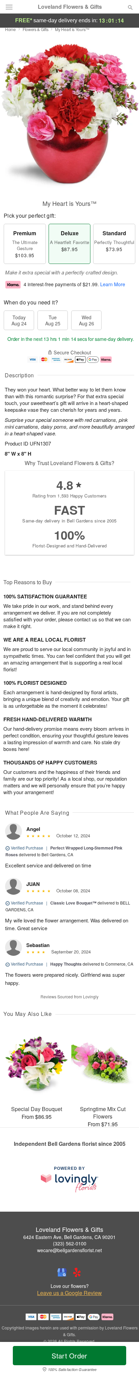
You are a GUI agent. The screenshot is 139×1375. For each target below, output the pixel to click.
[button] (124, 1359)
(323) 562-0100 (69, 1243)
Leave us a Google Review (69, 1293)
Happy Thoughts (66, 964)
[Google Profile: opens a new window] (62, 1272)
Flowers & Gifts (36, 29)
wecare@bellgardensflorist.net (69, 1250)
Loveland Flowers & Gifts (70, 6)
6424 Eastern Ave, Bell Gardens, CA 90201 (69, 1237)
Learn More (112, 284)
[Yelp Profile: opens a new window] (77, 1272)
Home (10, 29)
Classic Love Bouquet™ (73, 903)
